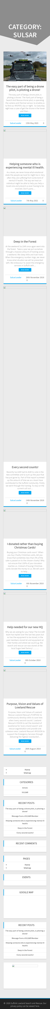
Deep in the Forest (25, 241)
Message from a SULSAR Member (25, 816)
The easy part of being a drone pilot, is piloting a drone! (25, 88)
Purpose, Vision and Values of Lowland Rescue (25, 705)
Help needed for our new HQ (25, 627)
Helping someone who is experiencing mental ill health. (25, 165)
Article (25, 788)
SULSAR (25, 792)
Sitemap (27, 772)
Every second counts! (25, 467)
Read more (25, 115)
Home (27, 769)
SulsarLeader (15, 123)
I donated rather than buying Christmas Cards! (25, 545)
